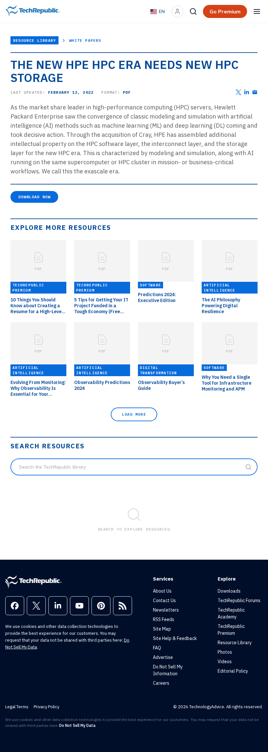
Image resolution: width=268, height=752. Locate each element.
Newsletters (166, 610)
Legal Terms (16, 707)
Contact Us (164, 600)
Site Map (162, 629)
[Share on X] (238, 92)
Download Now (34, 196)
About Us (162, 591)
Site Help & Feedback (175, 638)
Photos (225, 652)
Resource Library (34, 40)
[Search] (193, 11)
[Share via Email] (255, 92)
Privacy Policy (46, 707)
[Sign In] (177, 11)
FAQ (157, 648)
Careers (161, 683)
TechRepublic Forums (239, 600)
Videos (225, 661)
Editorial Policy (233, 671)
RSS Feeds (163, 619)
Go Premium (225, 11)
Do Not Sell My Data (77, 725)
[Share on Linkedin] (246, 92)
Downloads (229, 591)
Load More (134, 414)
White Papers (85, 40)
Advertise (163, 657)
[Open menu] (257, 11)
